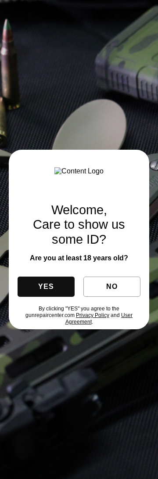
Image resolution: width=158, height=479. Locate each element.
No (111, 286)
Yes (46, 286)
